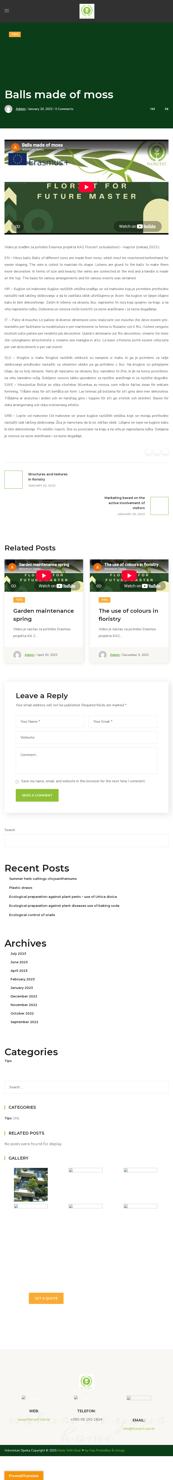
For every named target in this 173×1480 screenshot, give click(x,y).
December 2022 (24, 996)
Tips (14, 34)
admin (21, 109)
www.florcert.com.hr (34, 1419)
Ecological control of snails (32, 915)
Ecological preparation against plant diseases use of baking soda (64, 906)
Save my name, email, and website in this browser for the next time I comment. (83, 781)
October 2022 (22, 1013)
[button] (166, 11)
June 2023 (19, 962)
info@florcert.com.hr (139, 1428)
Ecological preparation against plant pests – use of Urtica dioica (63, 897)
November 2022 (24, 1005)
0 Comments (64, 109)
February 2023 (23, 979)
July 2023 (18, 954)
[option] (43, 614)
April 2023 (19, 971)
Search (10, 829)
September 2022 (24, 1022)
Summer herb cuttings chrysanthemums (43, 879)
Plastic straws (20, 888)
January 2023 (22, 988)
